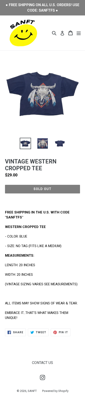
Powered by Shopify (55, 391)
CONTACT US (42, 363)
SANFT (32, 391)
